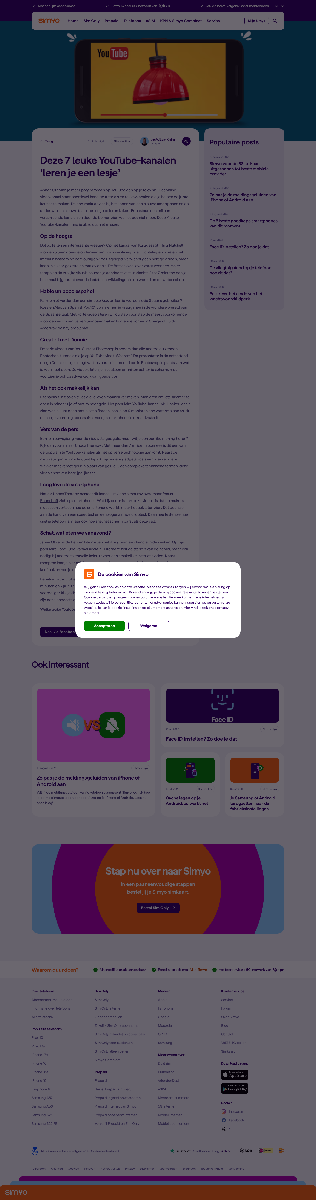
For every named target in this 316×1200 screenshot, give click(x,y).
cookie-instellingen (126, 607)
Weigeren (148, 626)
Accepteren (104, 626)
